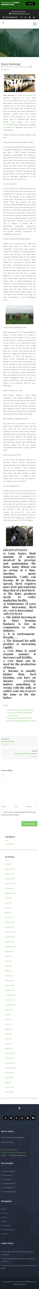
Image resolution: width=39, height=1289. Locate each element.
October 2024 (9, 888)
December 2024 (10, 879)
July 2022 (8, 1014)
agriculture (29, 95)
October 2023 (9, 942)
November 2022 (10, 995)
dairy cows (27, 117)
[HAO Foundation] (3, 22)
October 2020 (9, 1073)
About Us (6, 1213)
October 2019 (9, 1092)
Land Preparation (9, 1188)
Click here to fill (10, 3)
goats (13, 122)
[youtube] (33, 1118)
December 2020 (10, 1063)
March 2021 (9, 1048)
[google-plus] (16, 1118)
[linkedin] (34, 17)
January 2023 (9, 985)
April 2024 (8, 913)
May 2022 (8, 1024)
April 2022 (8, 1029)
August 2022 (9, 1010)
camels (32, 122)
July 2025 (8, 864)
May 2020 (8, 1082)
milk (27, 98)
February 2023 (9, 981)
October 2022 (9, 1000)
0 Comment (25, 67)
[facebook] (21, 17)
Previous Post (7, 740)
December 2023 (10, 932)
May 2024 (8, 908)
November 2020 (10, 1068)
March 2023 (9, 976)
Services (6, 1217)
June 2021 (8, 1034)
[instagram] (25, 17)
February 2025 (9, 869)
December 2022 (10, 990)
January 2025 (9, 874)
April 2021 (8, 1044)
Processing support (9, 1192)
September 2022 (10, 1005)
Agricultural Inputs (9, 1171)
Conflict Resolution (9, 1183)
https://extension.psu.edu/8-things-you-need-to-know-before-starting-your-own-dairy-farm (21, 712)
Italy (6, 125)
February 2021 (9, 1053)
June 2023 (8, 961)
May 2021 (8, 1039)
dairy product (21, 106)
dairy (31, 103)
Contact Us (6, 1225)
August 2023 (9, 951)
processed (8, 101)
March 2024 (9, 917)
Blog (4, 1221)
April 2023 (8, 971)
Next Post (26, 752)
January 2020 (9, 1087)
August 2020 (9, 1078)
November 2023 (10, 937)
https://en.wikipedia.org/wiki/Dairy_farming (21, 721)
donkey (11, 125)
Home (5, 1209)
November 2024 (10, 884)
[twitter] (29, 17)
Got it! (30, 3)
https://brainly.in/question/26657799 (19, 718)
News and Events (8, 1230)
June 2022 (8, 1019)
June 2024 (8, 903)
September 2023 (10, 947)
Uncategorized (5, 69)
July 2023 (8, 956)
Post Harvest (7, 1175)
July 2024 (8, 898)
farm (24, 101)
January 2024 (9, 927)
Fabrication (7, 1179)
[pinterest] (27, 1118)
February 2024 (10, 922)
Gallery (5, 1234)
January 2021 (9, 1058)
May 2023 (8, 966)
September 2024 (10, 893)
